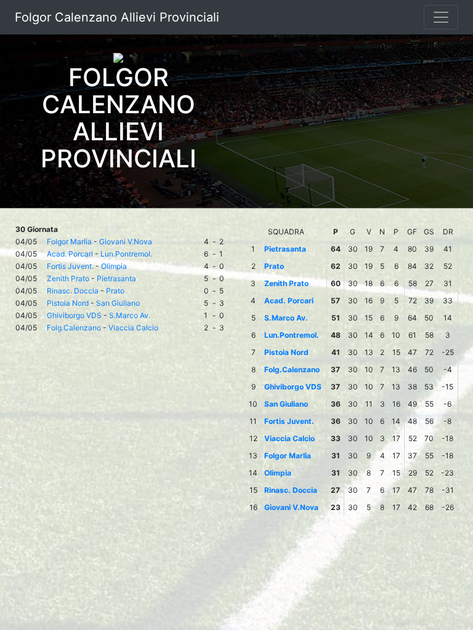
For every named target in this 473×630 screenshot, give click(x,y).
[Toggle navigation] (441, 17)
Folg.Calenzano (74, 327)
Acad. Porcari (70, 253)
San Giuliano (118, 303)
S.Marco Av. (129, 315)
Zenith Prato (68, 278)
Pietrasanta (116, 278)
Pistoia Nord (68, 303)
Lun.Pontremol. (126, 253)
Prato (115, 290)
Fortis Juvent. (70, 266)
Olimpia (114, 266)
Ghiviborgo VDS (74, 315)
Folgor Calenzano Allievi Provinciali (117, 17)
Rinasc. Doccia (73, 290)
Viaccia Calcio (133, 327)
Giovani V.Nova (125, 241)
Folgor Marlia (69, 241)
